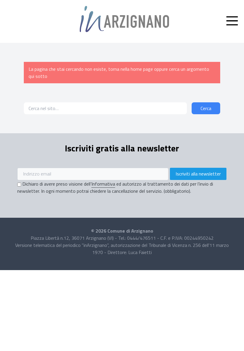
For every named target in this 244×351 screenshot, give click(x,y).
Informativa (103, 183)
